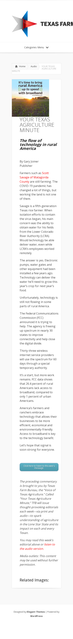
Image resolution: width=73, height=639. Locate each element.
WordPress (36, 616)
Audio (34, 66)
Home (22, 66)
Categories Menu (34, 47)
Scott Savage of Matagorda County (34, 177)
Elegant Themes (36, 611)
